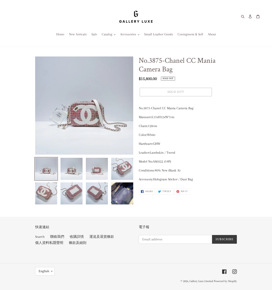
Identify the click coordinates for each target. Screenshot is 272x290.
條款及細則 (77, 243)
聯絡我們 (57, 237)
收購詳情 (77, 237)
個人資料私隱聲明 (49, 243)
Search (40, 237)
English (44, 271)
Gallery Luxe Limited (201, 281)
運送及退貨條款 (101, 237)
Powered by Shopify (225, 281)
